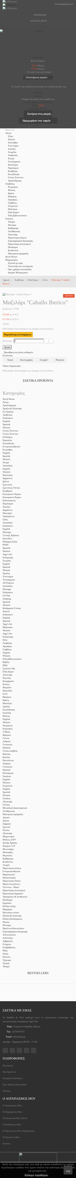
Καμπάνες (7, 440)
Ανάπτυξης (8, 938)
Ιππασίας (7, 712)
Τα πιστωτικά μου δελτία (15, 1118)
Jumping (7, 598)
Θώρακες (12, 196)
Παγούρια (7, 513)
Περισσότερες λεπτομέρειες (17, 334)
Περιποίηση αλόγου (17, 237)
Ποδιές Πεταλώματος (12, 919)
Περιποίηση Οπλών (12, 880)
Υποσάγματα (14, 161)
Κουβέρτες (13, 171)
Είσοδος (6, 1143)
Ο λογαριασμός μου (19, 1098)
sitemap (6, 1091)
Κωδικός (7, 308)
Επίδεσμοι (7, 437)
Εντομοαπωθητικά (11, 446)
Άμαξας (6, 573)
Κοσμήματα (8, 681)
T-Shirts (6, 732)
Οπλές (5, 953)
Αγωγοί (6, 817)
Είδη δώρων (13, 212)
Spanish (6, 424)
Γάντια (6, 738)
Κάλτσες (6, 754)
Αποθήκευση (14, 231)
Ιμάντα (6, 481)
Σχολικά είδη (9, 668)
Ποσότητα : (8, 341)
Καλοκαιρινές (9, 500)
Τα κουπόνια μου (11, 1137)
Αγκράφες (12, 199)
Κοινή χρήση (26, 360)
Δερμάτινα (7, 478)
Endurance (8, 418)
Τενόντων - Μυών (11, 887)
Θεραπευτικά (9, 874)
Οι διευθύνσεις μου (12, 1124)
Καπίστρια (13, 164)
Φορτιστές (7, 855)
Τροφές (6, 963)
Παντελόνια (8, 760)
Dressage (7, 532)
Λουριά (6, 865)
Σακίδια (12, 149)
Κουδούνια (13, 250)
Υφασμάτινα (8, 516)
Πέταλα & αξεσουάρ (12, 915)
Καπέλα (6, 757)
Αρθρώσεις (8, 941)
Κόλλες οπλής (9, 906)
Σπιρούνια (13, 206)
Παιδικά (6, 747)
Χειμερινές (8, 725)
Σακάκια (7, 776)
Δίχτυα (6, 820)
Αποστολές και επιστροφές (20, 266)
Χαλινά (11, 139)
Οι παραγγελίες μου (12, 1112)
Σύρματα (7, 823)
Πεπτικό (6, 957)
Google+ (43, 360)
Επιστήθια (13, 142)
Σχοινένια (7, 484)
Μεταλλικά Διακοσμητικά (15, 808)
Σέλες (10, 136)
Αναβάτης (7, 643)
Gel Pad (6, 595)
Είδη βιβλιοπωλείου (17, 215)
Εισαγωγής (8, 557)
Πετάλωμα (13, 247)
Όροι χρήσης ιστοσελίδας (19, 269)
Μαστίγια (12, 209)
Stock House (9, 399)
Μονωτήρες (8, 849)
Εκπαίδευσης (9, 709)
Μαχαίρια (7, 909)
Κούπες (6, 684)
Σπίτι (5, 693)
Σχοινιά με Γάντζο (11, 487)
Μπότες (11, 190)
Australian (8, 465)
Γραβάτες (12, 202)
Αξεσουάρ (12, 234)
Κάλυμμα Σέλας (10, 541)
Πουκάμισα (8, 773)
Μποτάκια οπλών (11, 912)
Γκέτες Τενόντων (16, 177)
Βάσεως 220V (9, 839)
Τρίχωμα (7, 960)
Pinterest (59, 360)
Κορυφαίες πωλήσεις (12, 1078)
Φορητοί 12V (9, 846)
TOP (68, 1171)
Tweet (10, 360)
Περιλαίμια (13, 168)
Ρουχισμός (13, 187)
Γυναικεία (7, 744)
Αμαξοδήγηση (14, 180)
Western (6, 427)
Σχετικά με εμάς (15, 263)
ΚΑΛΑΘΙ (38, 57)
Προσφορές (8, 1065)
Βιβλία (6, 662)
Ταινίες (6, 830)
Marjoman (8, 627)
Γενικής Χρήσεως (11, 535)
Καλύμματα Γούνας (12, 608)
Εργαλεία (7, 903)
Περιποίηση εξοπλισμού (19, 244)
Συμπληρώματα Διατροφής (20, 241)
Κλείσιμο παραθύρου (36, 1175)
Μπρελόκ (7, 687)
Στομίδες (12, 152)
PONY (6, 544)
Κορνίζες (7, 678)
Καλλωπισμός (9, 877)
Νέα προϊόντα (9, 1072)
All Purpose (8, 583)
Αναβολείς (13, 155)
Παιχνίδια (7, 690)
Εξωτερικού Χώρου (12, 494)
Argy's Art (7, 554)
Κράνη (11, 193)
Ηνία (5, 640)
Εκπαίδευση (13, 174)
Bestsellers (38, 973)
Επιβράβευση (9, 947)
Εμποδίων (7, 538)
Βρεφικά (7, 735)
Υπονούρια (13, 145)
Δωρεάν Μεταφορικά (18, 272)
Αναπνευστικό (9, 934)
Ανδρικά (6, 741)
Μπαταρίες (8, 852)
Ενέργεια (7, 944)
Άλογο (6, 402)
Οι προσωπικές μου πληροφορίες (19, 1131)
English (6, 421)
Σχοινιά (6, 827)
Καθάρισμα (13, 228)
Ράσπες (6, 922)
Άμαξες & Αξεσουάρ (12, 408)
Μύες (5, 950)
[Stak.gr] (38, 42)
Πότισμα (12, 225)
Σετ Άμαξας (8, 411)
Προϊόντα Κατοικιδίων (13, 928)
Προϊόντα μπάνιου (11, 884)
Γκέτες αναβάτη (10, 751)
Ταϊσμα (11, 221)
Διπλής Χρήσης (10, 842)
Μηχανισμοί (8, 836)
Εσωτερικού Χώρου (12, 497)
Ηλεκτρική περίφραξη (18, 253)
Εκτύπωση (8, 355)
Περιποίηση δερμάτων (13, 893)
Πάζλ (5, 665)
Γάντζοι (6, 804)
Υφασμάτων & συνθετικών (15, 896)
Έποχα (11, 158)
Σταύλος (6, 798)
